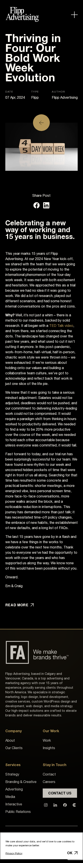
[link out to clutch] (74, 804)
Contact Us (59, 793)
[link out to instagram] (46, 804)
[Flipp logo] (22, 15)
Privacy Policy (14, 853)
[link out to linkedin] (55, 804)
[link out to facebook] (65, 804)
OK (69, 853)
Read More (17, 605)
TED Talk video (61, 326)
